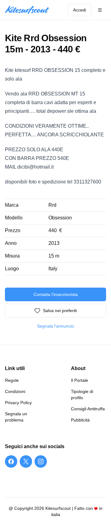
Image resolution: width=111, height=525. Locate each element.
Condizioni (15, 391)
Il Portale (79, 380)
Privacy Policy (18, 402)
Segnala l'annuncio (55, 326)
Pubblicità (80, 419)
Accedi (79, 9)
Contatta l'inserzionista (56, 294)
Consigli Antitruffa (88, 408)
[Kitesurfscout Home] (27, 10)
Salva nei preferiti (60, 310)
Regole (12, 380)
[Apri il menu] (100, 10)
